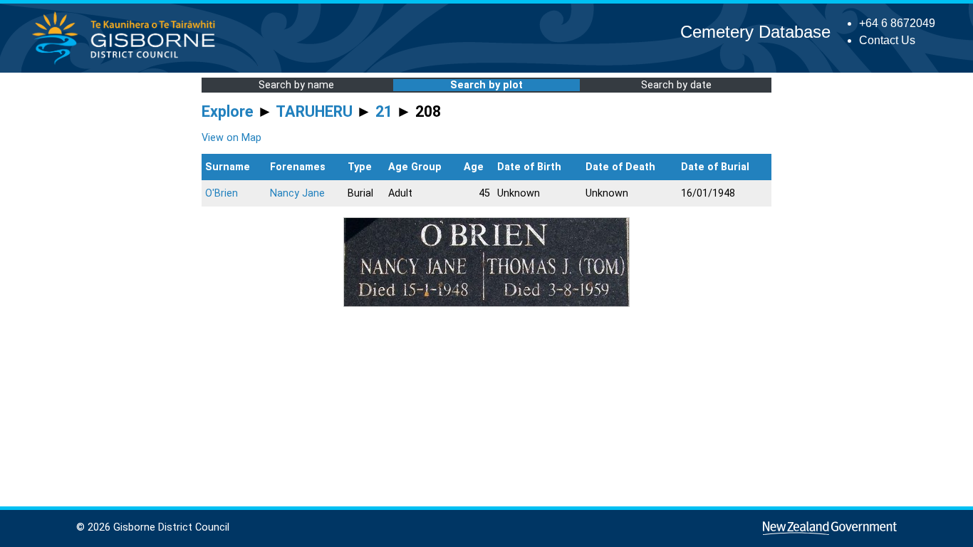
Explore (228, 111)
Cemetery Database (755, 31)
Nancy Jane (297, 193)
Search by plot (486, 85)
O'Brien (221, 193)
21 (383, 111)
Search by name (296, 85)
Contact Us (887, 40)
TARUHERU (314, 111)
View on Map (231, 138)
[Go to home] (128, 64)
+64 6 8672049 (897, 23)
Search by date (676, 85)
